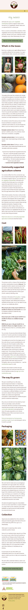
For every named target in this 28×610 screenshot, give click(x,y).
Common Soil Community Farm (16, 594)
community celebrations (8, 409)
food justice (17, 297)
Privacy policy (11, 600)
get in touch (13, 356)
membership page (6, 364)
